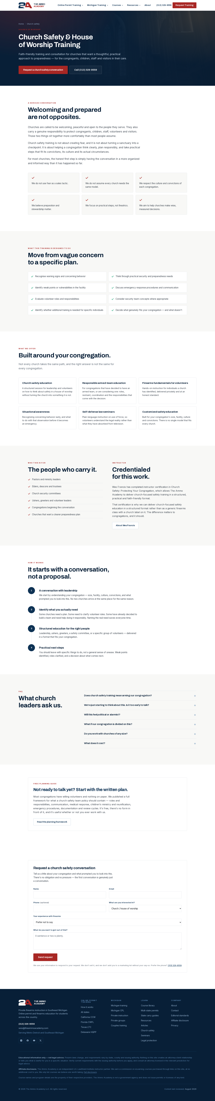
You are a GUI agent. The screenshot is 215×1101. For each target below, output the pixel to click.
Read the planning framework (52, 822)
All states (85, 1012)
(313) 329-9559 (163, 5)
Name (36, 889)
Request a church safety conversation (43, 70)
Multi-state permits (150, 1010)
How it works (87, 1007)
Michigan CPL (117, 1010)
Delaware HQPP (88, 1032)
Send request (45, 957)
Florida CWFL (87, 1022)
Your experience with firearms (47, 916)
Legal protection (149, 1040)
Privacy (174, 1025)
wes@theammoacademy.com (33, 1028)
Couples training (119, 1025)
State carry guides (150, 1015)
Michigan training (119, 1005)
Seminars (145, 1035)
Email (111, 889)
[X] (40, 1040)
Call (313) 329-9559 (85, 70)
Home (21, 24)
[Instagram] (21, 1040)
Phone (41, 903)
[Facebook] (27, 1040)
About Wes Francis (125, 525)
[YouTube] (34, 1040)
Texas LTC (86, 1027)
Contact (175, 1010)
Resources (132, 5)
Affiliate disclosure (180, 1020)
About (148, 5)
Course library (148, 1005)
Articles (144, 1025)
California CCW (88, 1017)
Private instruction (119, 1015)
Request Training (185, 5)
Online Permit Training (69, 5)
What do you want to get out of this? (50, 930)
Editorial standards (180, 1015)
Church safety (147, 1030)
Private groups (118, 1020)
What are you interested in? (122, 903)
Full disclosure (90, 1072)
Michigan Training (96, 5)
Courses (116, 5)
